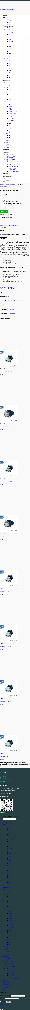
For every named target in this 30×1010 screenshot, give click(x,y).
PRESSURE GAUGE (10, 159)
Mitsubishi (8, 43)
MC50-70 (11, 106)
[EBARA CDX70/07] (9, 532)
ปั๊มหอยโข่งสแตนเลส (19, 301)
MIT (7, 142)
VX (9, 115)
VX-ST (10, 116)
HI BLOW (8, 180)
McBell (7, 140)
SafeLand (8, 55)
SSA (10, 135)
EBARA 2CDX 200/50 (6, 591)
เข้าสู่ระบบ (9, 1001)
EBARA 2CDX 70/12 (5, 646)
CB (9, 60)
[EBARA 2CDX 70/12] (9, 642)
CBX (10, 62)
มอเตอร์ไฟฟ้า (6, 149)
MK (9, 86)
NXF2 (10, 79)
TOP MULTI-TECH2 (13, 111)
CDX (10, 26)
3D (9, 22)
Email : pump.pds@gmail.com (7, 790)
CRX (10, 70)
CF (9, 63)
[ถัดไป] (2, 1009)
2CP (10, 31)
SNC (10, 137)
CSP (10, 125)
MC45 (10, 104)
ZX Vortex (11, 120)
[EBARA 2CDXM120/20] (9, 752)
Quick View (3, 369)
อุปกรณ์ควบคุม (6, 153)
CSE (10, 67)
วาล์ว (7, 161)
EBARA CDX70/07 (5, 536)
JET (10, 75)
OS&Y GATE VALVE (13, 163)
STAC (7, 58)
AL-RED (11, 32)
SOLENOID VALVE (10, 156)
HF (9, 38)
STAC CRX (11, 226)
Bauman (8, 144)
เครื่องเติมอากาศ (7, 176)
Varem (7, 146)
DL (9, 96)
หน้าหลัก (5, 15)
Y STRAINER (12, 169)
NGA (10, 39)
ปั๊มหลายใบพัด (6, 81)
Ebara (7, 19)
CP (9, 34)
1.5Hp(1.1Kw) (11, 309)
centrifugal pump (11, 185)
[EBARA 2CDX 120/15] (9, 697)
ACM (10, 48)
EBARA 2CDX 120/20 (6, 372)
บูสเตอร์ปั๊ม (5, 173)
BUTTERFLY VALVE (13, 166)
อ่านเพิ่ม (2, 374)
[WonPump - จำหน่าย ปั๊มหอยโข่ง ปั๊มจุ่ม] (7, 9)
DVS (10, 99)
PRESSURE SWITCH (11, 154)
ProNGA (11, 41)
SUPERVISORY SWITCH (14, 171)
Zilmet (7, 147)
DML (10, 98)
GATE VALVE (12, 164)
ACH (10, 44)
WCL (10, 53)
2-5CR (10, 84)
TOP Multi (11, 110)
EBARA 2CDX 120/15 (5, 701)
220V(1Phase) (11, 314)
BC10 (10, 103)
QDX (10, 130)
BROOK (8, 151)
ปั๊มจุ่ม (4, 91)
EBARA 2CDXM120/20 (6, 756)
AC (6, 178)
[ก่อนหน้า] (0, 1009)
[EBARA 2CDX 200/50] (9, 587)
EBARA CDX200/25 (5, 427)
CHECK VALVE (12, 168)
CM (9, 27)
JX (9, 77)
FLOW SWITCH (9, 158)
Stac (9, 296)
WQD (10, 132)
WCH (10, 46)
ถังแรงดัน (5, 139)
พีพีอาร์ (4, 182)
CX (9, 72)
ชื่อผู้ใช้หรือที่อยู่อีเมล (5, 996)
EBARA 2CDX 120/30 (6, 482)
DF (9, 94)
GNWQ (10, 128)
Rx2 (10, 108)
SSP (10, 123)
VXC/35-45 (11, 118)
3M (9, 24)
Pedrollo (8, 29)
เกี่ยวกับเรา (3, 776)
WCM (10, 50)
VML (10, 89)
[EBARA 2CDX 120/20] (9, 367)
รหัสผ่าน (2, 999)
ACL (10, 51)
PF (9, 74)
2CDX (10, 20)
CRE (10, 68)
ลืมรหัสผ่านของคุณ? (5, 1004)
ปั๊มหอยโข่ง (5, 17)
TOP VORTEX (12, 113)
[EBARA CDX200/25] (9, 422)
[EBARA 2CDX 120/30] (9, 477)
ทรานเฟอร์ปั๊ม (6, 175)
